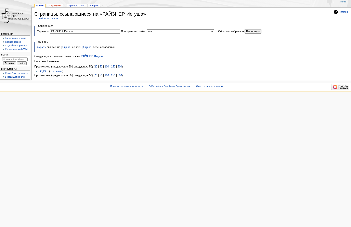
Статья (39, 5)
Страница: (43, 31)
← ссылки (56, 71)
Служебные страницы (16, 73)
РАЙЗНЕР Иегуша (48, 18)
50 (101, 66)
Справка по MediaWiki (16, 49)
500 (120, 66)
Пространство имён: (133, 31)
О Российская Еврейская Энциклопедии (169, 86)
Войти (343, 1)
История (94, 5)
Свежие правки (13, 42)
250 (113, 66)
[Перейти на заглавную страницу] (15, 15)
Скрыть (41, 47)
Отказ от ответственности (209, 86)
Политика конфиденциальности (126, 86)
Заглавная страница (15, 38)
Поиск (4, 54)
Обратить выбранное (231, 31)
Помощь (343, 12)
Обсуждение (55, 5)
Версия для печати (15, 77)
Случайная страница (16, 45)
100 (107, 66)
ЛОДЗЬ (43, 71)
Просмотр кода (76, 5)
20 (95, 66)
